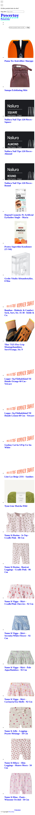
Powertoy (11, 812)
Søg (28, 27)
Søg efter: (3, 11)
